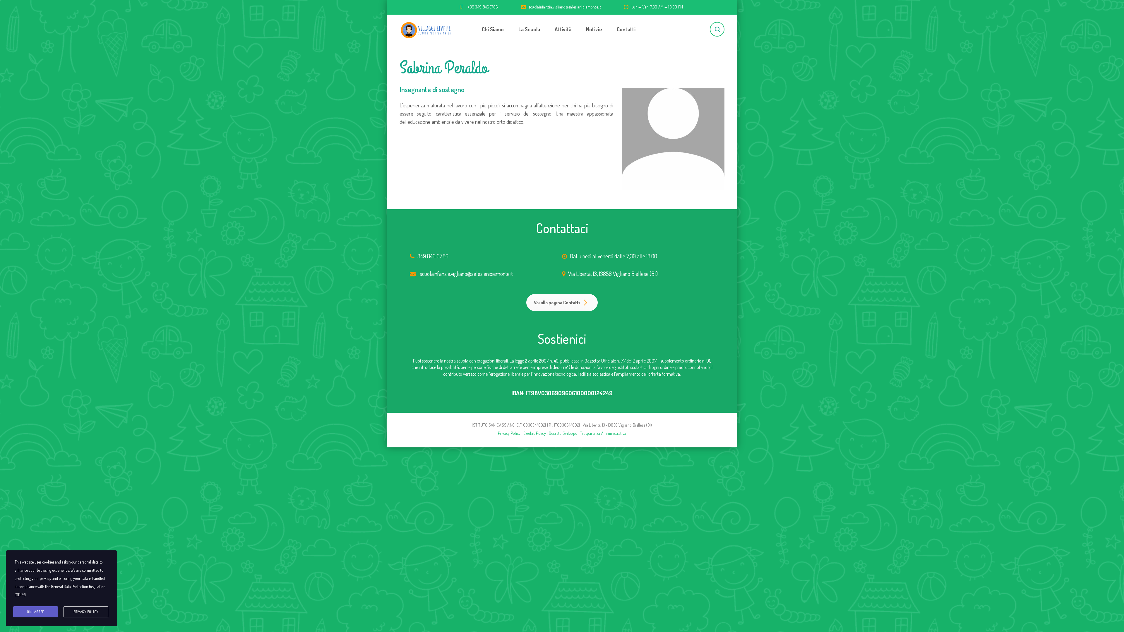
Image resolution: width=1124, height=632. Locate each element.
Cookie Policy (534, 433)
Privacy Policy (509, 433)
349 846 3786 (432, 256)
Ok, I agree (35, 611)
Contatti (626, 29)
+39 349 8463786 (482, 6)
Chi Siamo (493, 29)
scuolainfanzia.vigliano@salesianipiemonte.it (565, 6)
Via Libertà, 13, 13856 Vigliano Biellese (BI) (613, 273)
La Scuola (529, 29)
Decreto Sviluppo (563, 433)
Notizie (594, 29)
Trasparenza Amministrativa (603, 433)
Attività (563, 29)
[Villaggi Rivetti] (426, 29)
